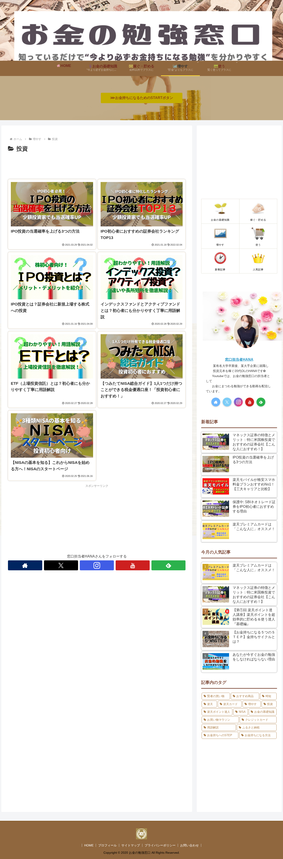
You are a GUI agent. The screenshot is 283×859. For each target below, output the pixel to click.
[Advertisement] (96, 166)
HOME (89, 845)
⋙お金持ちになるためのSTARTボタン (141, 98)
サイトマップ (130, 845)
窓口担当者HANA (239, 359)
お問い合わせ (189, 845)
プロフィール (107, 845)
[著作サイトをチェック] (25, 565)
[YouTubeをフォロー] (133, 565)
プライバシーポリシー (160, 845)
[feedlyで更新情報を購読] (168, 565)
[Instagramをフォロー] (97, 565)
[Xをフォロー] (61, 565)
